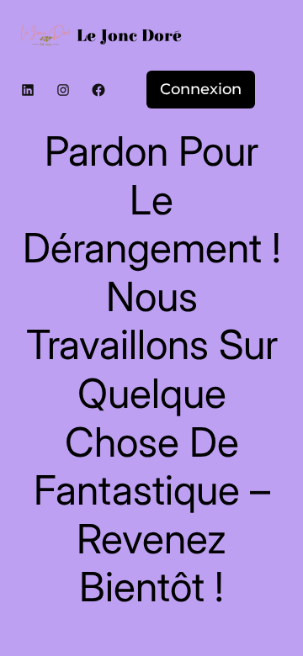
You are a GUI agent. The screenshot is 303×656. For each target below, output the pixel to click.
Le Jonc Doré (129, 35)
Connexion (201, 89)
